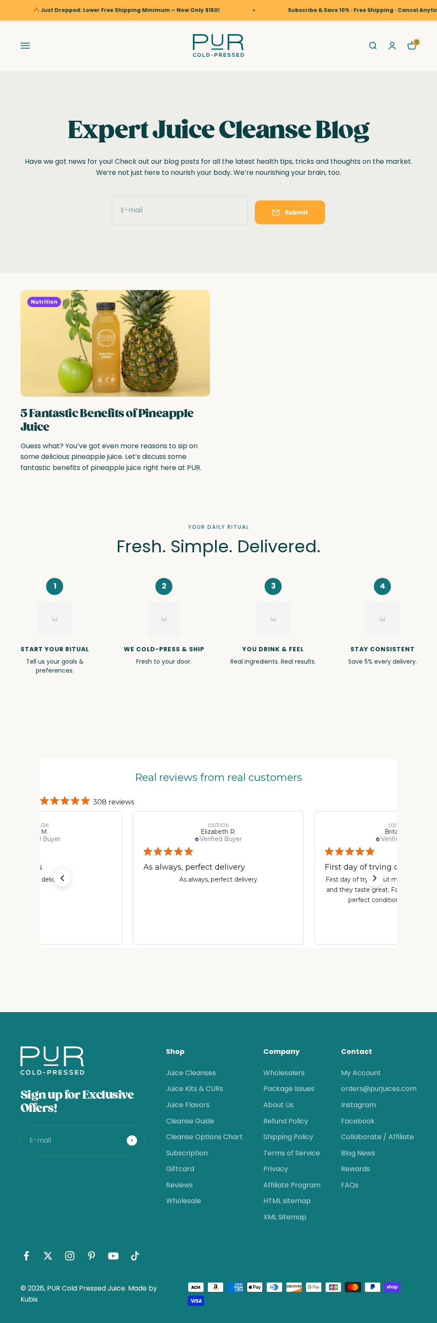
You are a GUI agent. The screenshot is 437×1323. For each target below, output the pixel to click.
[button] (62, 878)
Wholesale (183, 1201)
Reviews (179, 1185)
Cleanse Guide (190, 1121)
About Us (278, 1105)
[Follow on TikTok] (135, 1256)
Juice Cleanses (191, 1073)
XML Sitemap (284, 1217)
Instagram (358, 1105)
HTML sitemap (287, 1201)
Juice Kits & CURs (194, 1089)
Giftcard (180, 1169)
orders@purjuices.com (379, 1089)
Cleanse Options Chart (204, 1137)
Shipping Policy (288, 1137)
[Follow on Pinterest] (91, 1256)
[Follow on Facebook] (26, 1256)
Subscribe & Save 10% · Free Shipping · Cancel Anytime (347, 10)
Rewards (355, 1169)
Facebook (358, 1121)
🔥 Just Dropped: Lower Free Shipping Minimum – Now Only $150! (108, 10)
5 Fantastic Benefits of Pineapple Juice (107, 420)
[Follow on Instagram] (70, 1256)
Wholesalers (284, 1073)
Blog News (358, 1153)
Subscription (187, 1153)
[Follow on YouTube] (113, 1256)
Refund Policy (285, 1121)
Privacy (275, 1169)
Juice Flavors (188, 1105)
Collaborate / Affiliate (377, 1137)
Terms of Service (291, 1153)
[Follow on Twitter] (48, 1256)
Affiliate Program (291, 1185)
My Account (361, 1073)
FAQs (349, 1185)
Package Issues (289, 1089)
